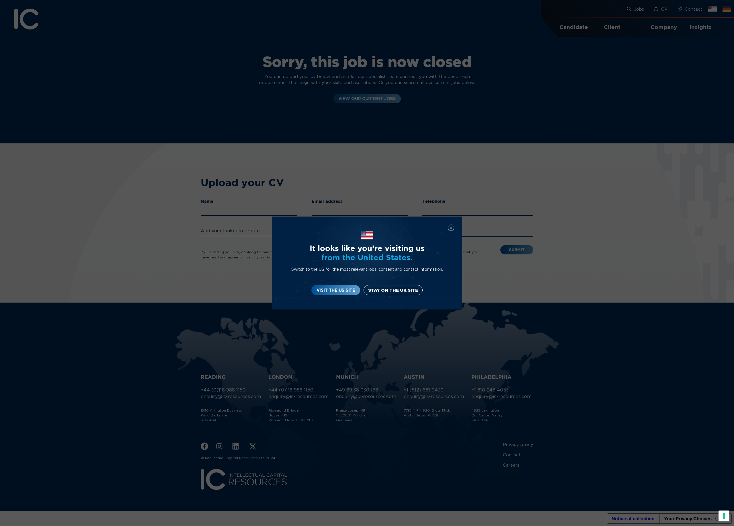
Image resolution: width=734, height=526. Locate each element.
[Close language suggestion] (451, 228)
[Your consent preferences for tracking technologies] (724, 516)
